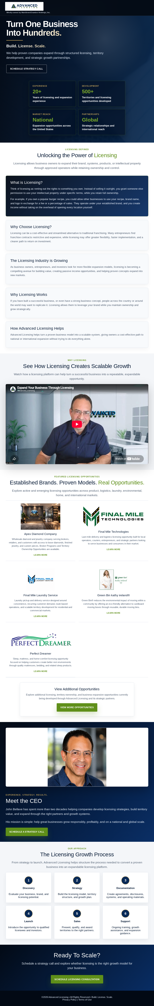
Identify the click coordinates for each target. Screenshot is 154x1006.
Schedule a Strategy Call (26, 831)
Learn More (41, 555)
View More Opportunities (77, 707)
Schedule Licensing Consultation (76, 979)
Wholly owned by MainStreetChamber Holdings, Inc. (28, 12)
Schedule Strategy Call (26, 68)
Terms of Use (85, 999)
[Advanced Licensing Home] (24, 6)
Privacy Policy (69, 999)
